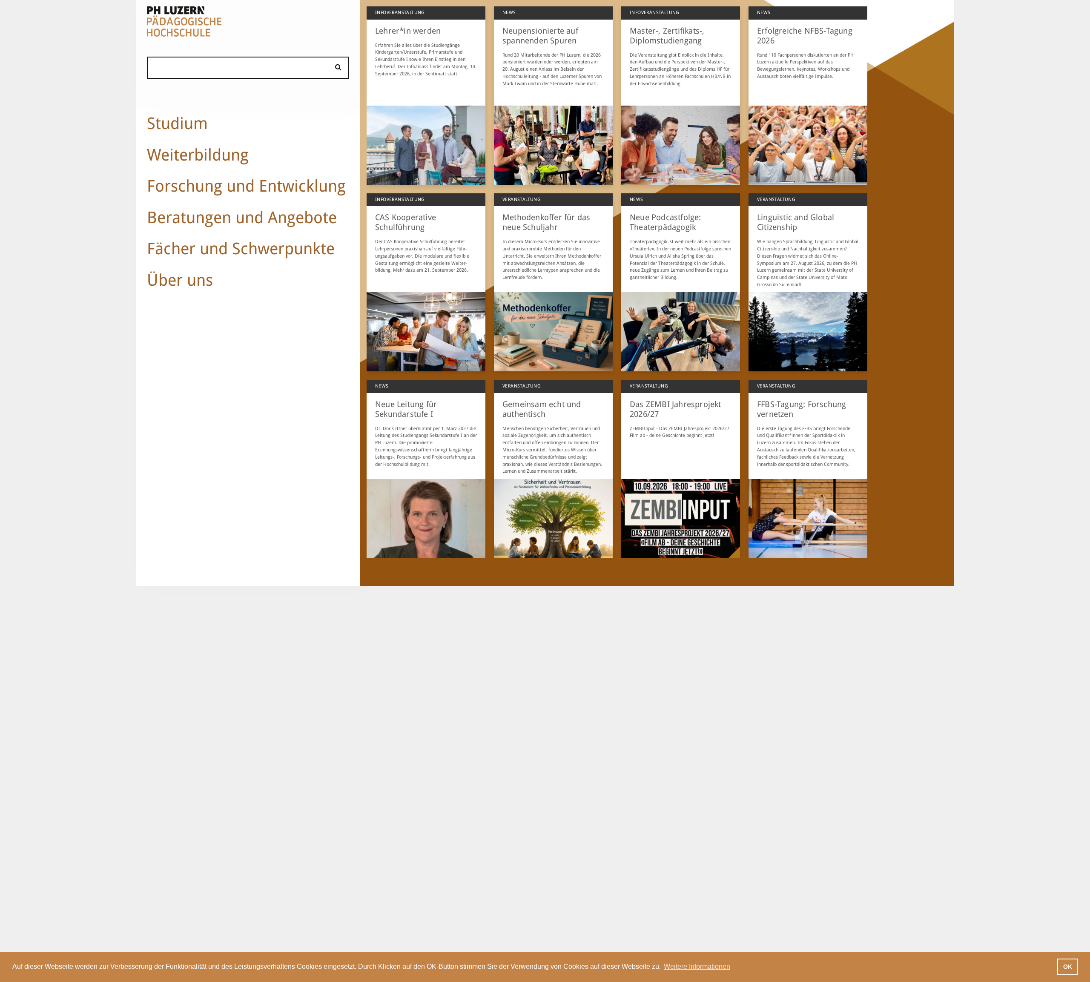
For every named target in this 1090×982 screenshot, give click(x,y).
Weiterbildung (198, 154)
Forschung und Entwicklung (246, 185)
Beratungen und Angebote (242, 217)
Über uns (180, 280)
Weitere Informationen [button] (697, 966)
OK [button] (1067, 966)
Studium (177, 123)
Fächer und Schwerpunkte (241, 248)
